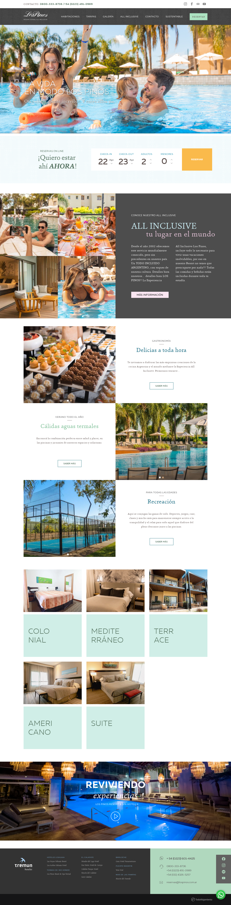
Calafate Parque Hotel (89, 869)
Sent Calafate (86, 877)
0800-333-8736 (51, 4)
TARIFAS (91, 16)
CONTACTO (152, 16)
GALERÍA (108, 16)
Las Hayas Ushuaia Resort (56, 861)
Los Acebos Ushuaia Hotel (56, 865)
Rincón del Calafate (88, 873)
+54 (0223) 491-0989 (179, 870)
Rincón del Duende (123, 879)
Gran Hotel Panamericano (126, 861)
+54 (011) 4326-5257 (178, 874)
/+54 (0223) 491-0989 (78, 4)
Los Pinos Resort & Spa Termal (59, 874)
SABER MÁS (161, 386)
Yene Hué (119, 870)
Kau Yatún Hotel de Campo (91, 865)
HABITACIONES (70, 16)
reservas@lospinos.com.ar (182, 882)
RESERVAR (197, 159)
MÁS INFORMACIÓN (150, 294)
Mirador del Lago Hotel (90, 861)
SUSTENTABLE (174, 16)
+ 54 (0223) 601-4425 (181, 858)
